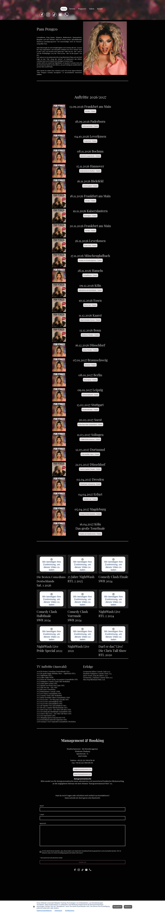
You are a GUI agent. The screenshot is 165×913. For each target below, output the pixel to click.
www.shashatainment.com (82, 774)
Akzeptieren (117, 907)
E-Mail (42, 814)
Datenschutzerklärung (44, 910)
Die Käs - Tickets (90, 111)
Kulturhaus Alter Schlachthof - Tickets (90, 424)
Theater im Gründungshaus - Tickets (90, 260)
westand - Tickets (90, 365)
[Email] (60, 14)
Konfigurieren (69, 910)
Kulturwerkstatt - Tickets (90, 126)
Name (42, 806)
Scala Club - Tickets (90, 141)
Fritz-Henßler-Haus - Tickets (90, 454)
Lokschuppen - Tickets (90, 186)
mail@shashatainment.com (82, 769)
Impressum (58, 910)
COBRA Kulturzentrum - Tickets (90, 439)
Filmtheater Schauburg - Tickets (90, 484)
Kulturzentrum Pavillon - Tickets (90, 171)
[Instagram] (48, 14)
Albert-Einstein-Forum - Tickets (90, 320)
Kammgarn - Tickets (90, 216)
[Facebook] (42, 14)
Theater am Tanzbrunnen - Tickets (90, 534)
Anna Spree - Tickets (90, 380)
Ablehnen (128, 907)
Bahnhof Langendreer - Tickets (90, 156)
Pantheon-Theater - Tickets (90, 335)
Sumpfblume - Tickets (90, 275)
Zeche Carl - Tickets (90, 305)
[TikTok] (54, 14)
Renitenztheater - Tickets (90, 409)
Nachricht (43, 823)
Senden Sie (82, 862)
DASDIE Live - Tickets (90, 499)
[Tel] (66, 14)
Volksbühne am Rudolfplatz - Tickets (90, 290)
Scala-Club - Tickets (90, 245)
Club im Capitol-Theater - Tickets (90, 469)
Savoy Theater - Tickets (90, 350)
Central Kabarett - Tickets (90, 395)
